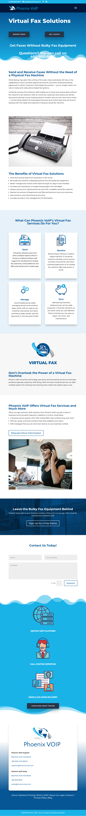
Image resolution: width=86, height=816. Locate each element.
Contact (69, 795)
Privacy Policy (40, 798)
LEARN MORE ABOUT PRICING (43, 706)
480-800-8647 (42, 56)
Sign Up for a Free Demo (43, 523)
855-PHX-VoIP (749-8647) (21, 757)
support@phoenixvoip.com (22, 765)
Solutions (23, 795)
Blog (50, 798)
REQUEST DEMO (19, 34)
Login (62, 795)
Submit (71, 583)
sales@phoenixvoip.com (21, 784)
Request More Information (26, 433)
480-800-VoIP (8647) (19, 761)
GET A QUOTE (54, 34)
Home (15, 795)
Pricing (31, 795)
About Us (53, 795)
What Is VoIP (42, 795)
